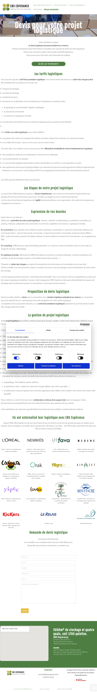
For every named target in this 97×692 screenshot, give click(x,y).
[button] (51, 5)
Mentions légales (45, 689)
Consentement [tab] (20, 330)
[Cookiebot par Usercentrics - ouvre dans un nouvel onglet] (81, 324)
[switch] (38, 357)
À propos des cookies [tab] (77, 330)
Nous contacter (51, 9)
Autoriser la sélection (48, 366)
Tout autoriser (76, 366)
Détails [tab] (48, 330)
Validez (24, 611)
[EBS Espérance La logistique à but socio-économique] (17, 7)
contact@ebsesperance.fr (48, 674)
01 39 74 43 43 (48, 677)
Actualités (37, 9)
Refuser (20, 366)
